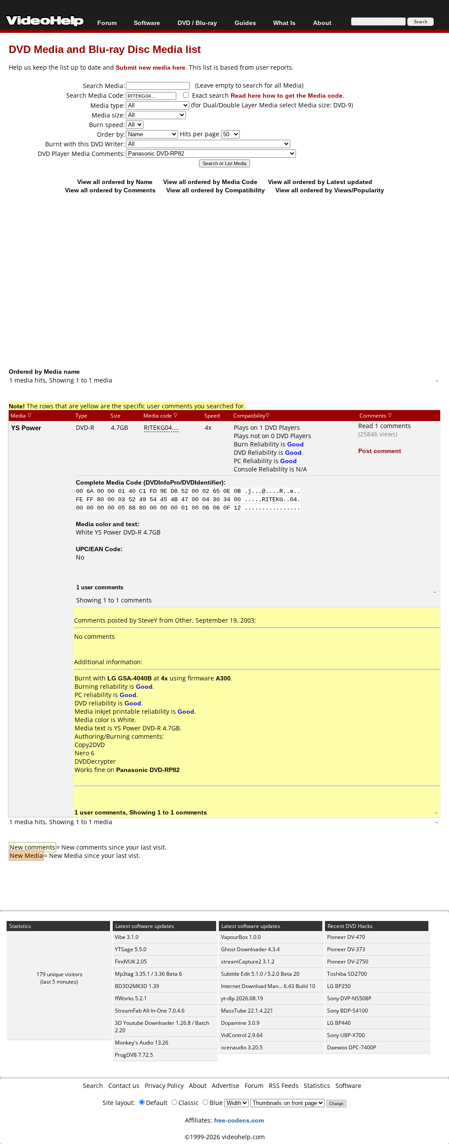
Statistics (317, 1085)
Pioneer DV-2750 (347, 961)
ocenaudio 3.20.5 (242, 1047)
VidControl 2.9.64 (242, 1035)
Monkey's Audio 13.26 (141, 1042)
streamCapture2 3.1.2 (247, 961)
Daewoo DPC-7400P (351, 1047)
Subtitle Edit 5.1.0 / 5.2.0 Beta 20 (260, 974)
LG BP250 (339, 986)
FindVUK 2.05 (131, 961)
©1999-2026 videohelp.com (225, 1137)
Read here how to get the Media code (286, 95)
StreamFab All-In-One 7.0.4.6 (150, 1010)
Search (93, 1085)
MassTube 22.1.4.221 (247, 1010)
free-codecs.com (239, 1120)
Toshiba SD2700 (347, 974)
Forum (107, 22)
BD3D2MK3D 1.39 (137, 986)
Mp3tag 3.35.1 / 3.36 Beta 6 (148, 974)
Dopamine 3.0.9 (240, 1023)
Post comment (379, 450)
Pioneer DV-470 (346, 937)
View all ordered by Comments (110, 190)
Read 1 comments (384, 425)
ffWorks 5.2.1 (131, 998)
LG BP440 (339, 1023)
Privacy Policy (164, 1085)
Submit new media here (150, 67)
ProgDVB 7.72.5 (134, 1055)
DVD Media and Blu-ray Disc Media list (105, 49)
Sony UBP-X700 (346, 1035)
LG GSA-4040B (129, 678)
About (198, 1085)
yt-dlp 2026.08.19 (242, 998)
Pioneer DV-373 (346, 949)
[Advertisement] (229, 295)
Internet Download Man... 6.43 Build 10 (268, 986)
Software (147, 22)
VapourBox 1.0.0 (241, 937)
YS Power (26, 427)
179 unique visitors (59, 974)
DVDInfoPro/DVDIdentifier (183, 482)
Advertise (225, 1085)
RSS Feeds (284, 1085)
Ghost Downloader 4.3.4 (250, 949)
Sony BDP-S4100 (347, 1010)
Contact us (123, 1085)
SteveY (147, 620)
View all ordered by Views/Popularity (329, 190)
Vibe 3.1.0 (127, 937)
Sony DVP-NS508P (349, 998)
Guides (245, 22)
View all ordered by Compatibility (215, 190)
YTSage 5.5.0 (130, 949)
